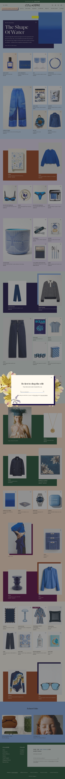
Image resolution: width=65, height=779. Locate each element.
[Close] (51, 377)
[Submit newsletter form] (43, 391)
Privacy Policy (35, 395)
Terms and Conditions (44, 395)
